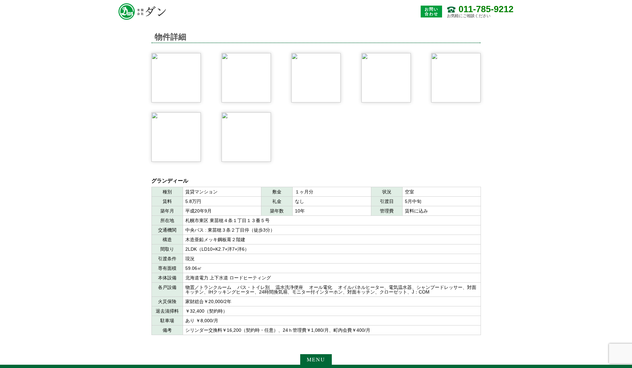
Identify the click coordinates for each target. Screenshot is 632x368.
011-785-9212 (486, 9)
